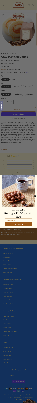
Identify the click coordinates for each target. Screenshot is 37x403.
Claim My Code (18, 224)
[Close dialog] (35, 196)
